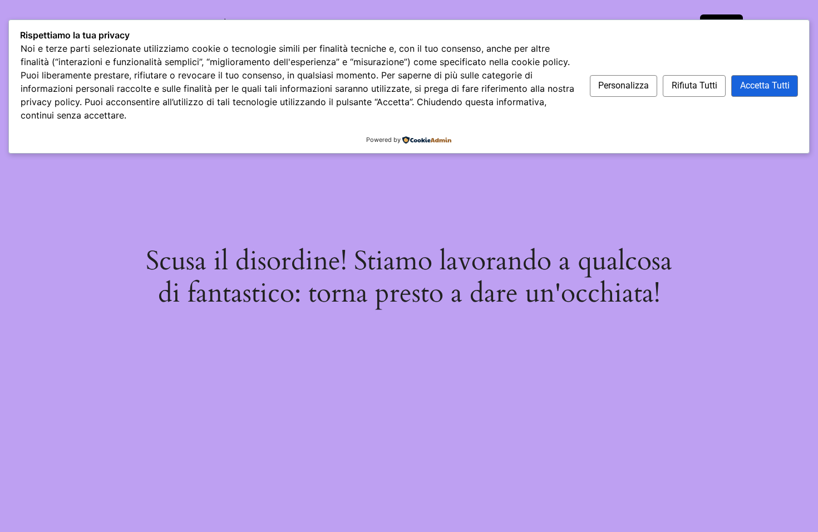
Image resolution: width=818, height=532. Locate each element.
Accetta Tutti (765, 85)
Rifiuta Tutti (694, 85)
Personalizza (623, 85)
